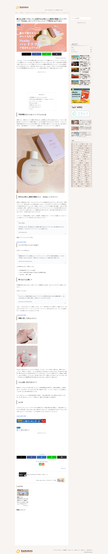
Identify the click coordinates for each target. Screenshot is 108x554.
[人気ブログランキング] (79, 107)
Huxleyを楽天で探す (21, 242)
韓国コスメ (28, 430)
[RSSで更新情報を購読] (43, 464)
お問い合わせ (89, 550)
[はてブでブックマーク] (41, 457)
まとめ (31, 108)
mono (19, 427)
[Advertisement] (42, 82)
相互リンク (83, 550)
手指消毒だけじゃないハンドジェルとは (38, 97)
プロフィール (70, 550)
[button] (57, 54)
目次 (40, 94)
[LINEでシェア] (46, 54)
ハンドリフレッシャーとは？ (36, 101)
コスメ (19, 430)
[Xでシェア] (26, 54)
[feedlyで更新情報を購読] (40, 464)
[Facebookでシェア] (36, 54)
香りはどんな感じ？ (34, 103)
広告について (77, 550)
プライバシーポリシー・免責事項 (60, 550)
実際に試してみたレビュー (35, 105)
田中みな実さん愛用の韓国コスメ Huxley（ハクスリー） (42, 99)
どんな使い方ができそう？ (35, 106)
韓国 (23, 430)
